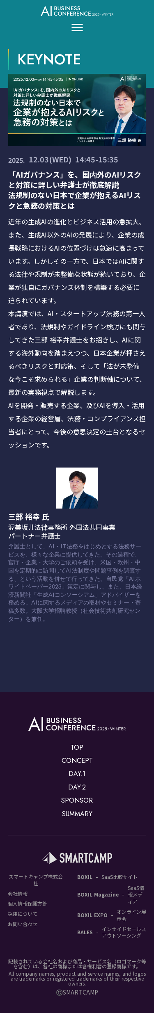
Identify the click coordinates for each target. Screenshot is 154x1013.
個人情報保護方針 (27, 903)
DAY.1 (77, 773)
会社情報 (18, 893)
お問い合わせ (22, 924)
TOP (77, 747)
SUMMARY (77, 814)
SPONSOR (77, 800)
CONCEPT (77, 760)
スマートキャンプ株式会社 (36, 880)
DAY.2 (77, 787)
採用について (22, 913)
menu (77, 27)
